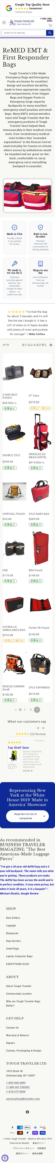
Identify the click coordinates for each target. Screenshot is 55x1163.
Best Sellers (13, 917)
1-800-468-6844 (46, 20)
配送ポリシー (22, 1153)
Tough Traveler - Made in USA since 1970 (31, 1139)
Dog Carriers (13, 941)
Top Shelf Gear (18, 747)
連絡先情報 (37, 1153)
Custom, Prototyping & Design (23, 1050)
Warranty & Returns (17, 1035)
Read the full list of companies (25, 816)
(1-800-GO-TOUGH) (18, 1087)
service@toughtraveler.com (23, 1098)
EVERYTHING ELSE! (17, 964)
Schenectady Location (19, 993)
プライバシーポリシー (23, 1148)
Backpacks (12, 933)
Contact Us (12, 1027)
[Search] (49, 33)
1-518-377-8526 (16, 1091)
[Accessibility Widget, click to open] (5, 1158)
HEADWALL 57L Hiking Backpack (12, 766)
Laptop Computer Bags (19, 956)
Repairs (10, 1043)
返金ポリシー (39, 1143)
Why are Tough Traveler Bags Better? (23, 1003)
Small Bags (12, 948)
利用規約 (41, 1148)
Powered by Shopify (19, 1143)
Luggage (11, 925)
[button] (4, 22)
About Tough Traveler (18, 986)
